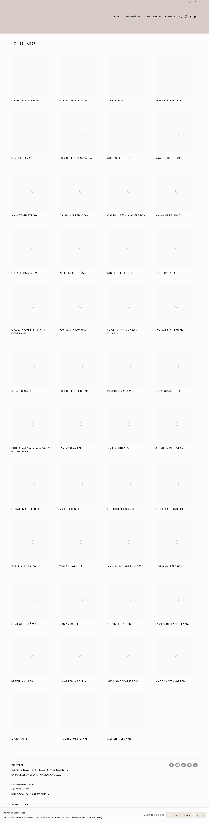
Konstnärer (133, 17)
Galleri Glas (24, 17)
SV (190, 2)
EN (196, 2)
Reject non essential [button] (179, 815)
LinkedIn (195, 16)
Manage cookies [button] (20, 805)
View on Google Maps (195, 765)
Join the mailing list (189, 765)
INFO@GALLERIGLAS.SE (22, 785)
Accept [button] (200, 815)
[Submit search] (180, 16)
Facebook (191, 16)
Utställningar (153, 17)
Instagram (186, 16)
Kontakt (170, 17)
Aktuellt (117, 17)
